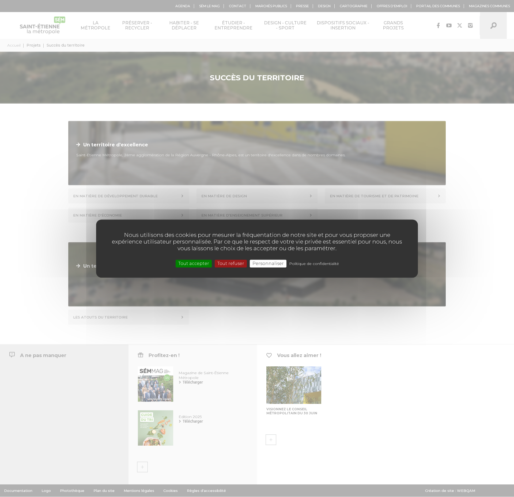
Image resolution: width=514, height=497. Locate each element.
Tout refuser (230, 263)
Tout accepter (193, 263)
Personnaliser (268, 263)
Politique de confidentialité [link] (314, 263)
